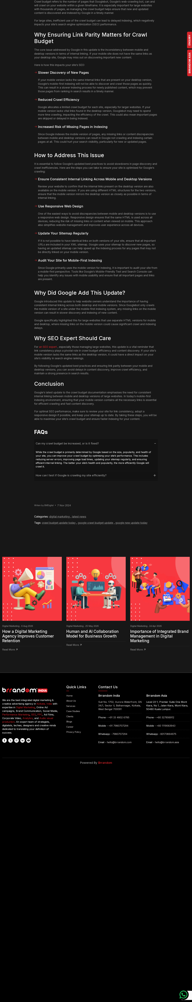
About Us (71, 700)
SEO (33, 714)
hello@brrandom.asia (167, 742)
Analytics (27, 718)
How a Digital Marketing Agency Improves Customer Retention (28, 636)
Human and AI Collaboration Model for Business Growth (92, 633)
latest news (79, 516)
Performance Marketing (16, 714)
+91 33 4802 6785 (118, 717)
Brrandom (105, 763)
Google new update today (131, 522)
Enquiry (189, 40)
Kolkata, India (44, 703)
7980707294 (119, 733)
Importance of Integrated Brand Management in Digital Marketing (159, 636)
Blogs (69, 721)
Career (69, 726)
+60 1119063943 (165, 725)
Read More (8, 649)
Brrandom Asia (189, 63)
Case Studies (73, 711)
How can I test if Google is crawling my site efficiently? (71, 475)
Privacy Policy (73, 732)
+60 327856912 (165, 717)
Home (69, 695)
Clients (69, 716)
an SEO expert (48, 346)
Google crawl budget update (95, 522)
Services (70, 706)
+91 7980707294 (118, 725)
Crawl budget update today (59, 522)
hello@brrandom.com (119, 742)
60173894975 (168, 733)
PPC (39, 714)
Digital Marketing (59, 516)
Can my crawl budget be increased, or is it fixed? (67, 443)
